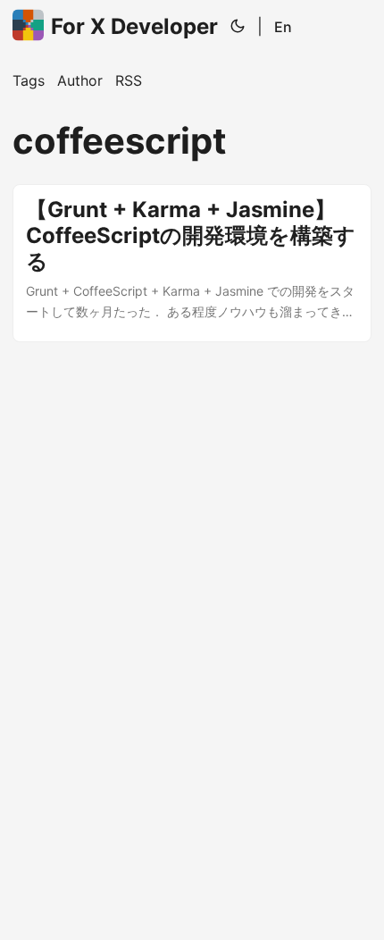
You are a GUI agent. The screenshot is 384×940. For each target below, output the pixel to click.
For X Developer (134, 26)
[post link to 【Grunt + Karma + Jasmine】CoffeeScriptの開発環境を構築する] (192, 263)
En (283, 27)
